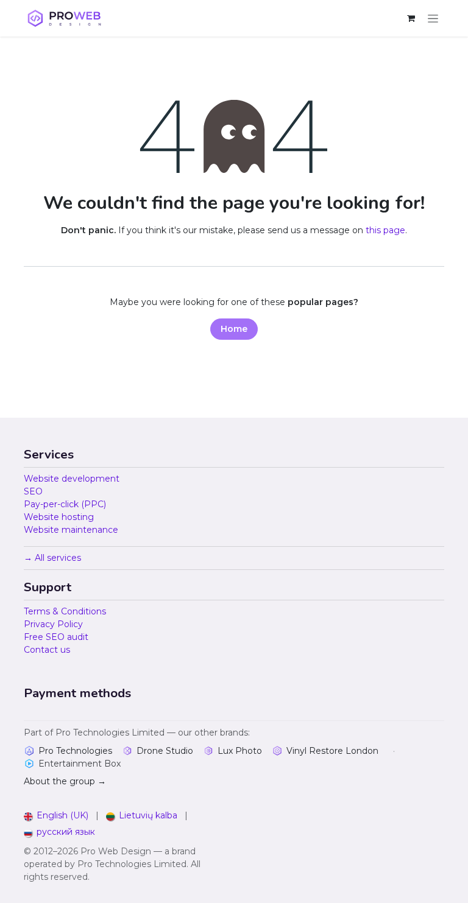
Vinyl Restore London (332, 750)
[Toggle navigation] (433, 18)
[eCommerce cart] (411, 18)
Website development (71, 478)
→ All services (52, 557)
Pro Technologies (75, 750)
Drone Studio (164, 750)
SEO (33, 491)
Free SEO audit (56, 636)
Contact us (47, 649)
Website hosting (59, 516)
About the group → (65, 781)
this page (385, 230)
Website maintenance (71, 529)
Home (234, 328)
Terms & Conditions (65, 611)
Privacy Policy (53, 624)
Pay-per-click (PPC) (65, 504)
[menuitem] (56, 815)
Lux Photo (240, 750)
